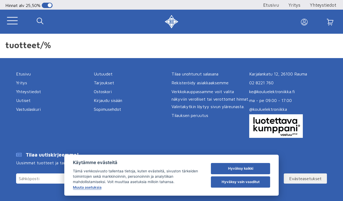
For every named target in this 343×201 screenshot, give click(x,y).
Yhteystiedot (323, 5)
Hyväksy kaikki (240, 168)
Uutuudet (103, 73)
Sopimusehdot (107, 109)
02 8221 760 (261, 82)
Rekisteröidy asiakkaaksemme (200, 82)
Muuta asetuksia (87, 187)
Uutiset (23, 100)
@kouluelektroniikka (268, 109)
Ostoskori (103, 91)
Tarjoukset (104, 82)
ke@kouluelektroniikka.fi (272, 91)
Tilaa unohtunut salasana (195, 73)
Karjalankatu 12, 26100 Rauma (278, 73)
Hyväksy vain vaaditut (241, 182)
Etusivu (271, 5)
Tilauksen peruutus (190, 115)
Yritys (294, 5)
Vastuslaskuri (28, 109)
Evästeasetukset (305, 178)
